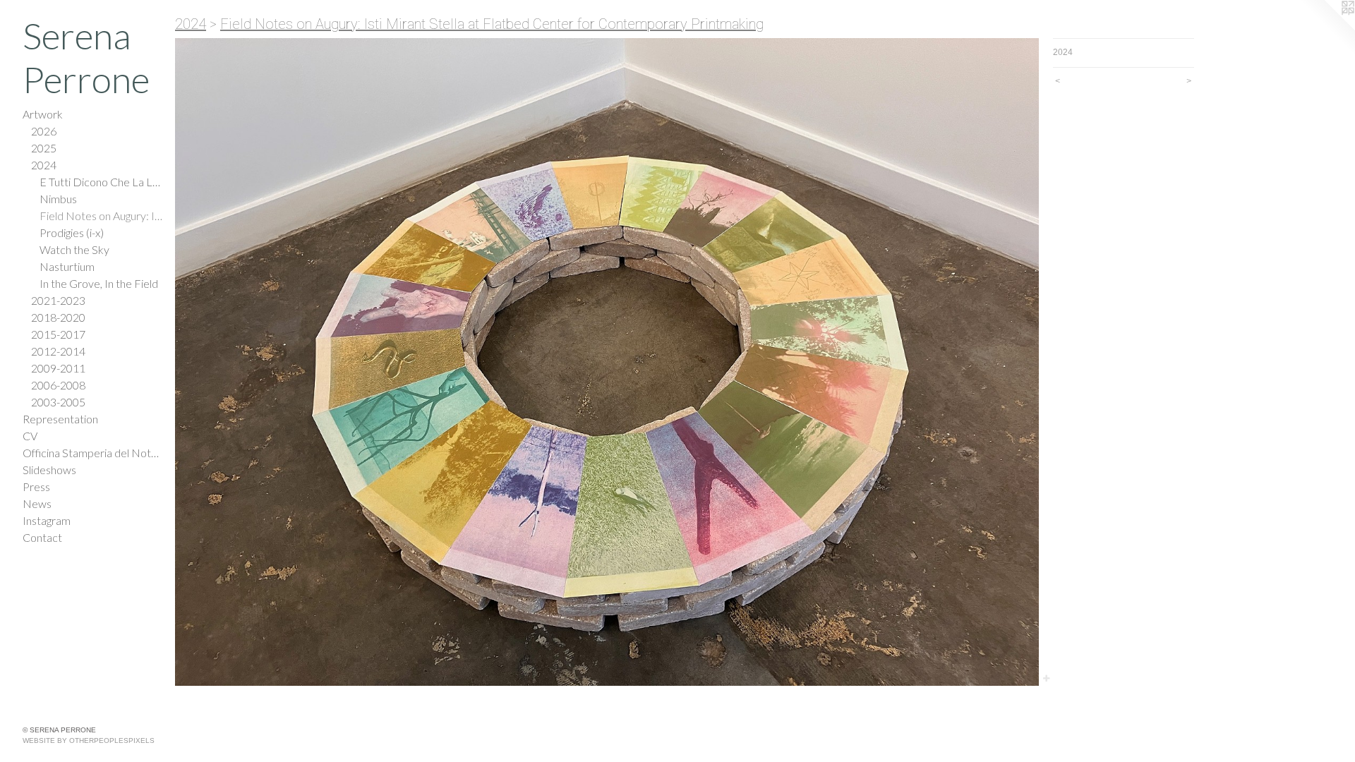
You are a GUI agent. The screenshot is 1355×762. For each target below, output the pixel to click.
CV (30, 435)
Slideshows (49, 469)
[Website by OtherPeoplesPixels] (1327, 28)
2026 (43, 131)
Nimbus (58, 198)
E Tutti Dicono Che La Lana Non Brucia (102, 181)
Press (36, 486)
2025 (43, 148)
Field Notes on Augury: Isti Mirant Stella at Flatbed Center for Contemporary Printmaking (102, 215)
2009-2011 (58, 368)
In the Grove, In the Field (99, 283)
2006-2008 (58, 385)
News (37, 503)
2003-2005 (58, 402)
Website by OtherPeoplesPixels (89, 740)
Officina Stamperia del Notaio (93, 452)
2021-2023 (58, 300)
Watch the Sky (74, 249)
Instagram (47, 520)
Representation (60, 418)
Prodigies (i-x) (72, 232)
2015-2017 (58, 334)
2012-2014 (58, 351)
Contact (42, 537)
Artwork (43, 114)
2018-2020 (58, 317)
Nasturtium (67, 266)
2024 (43, 164)
